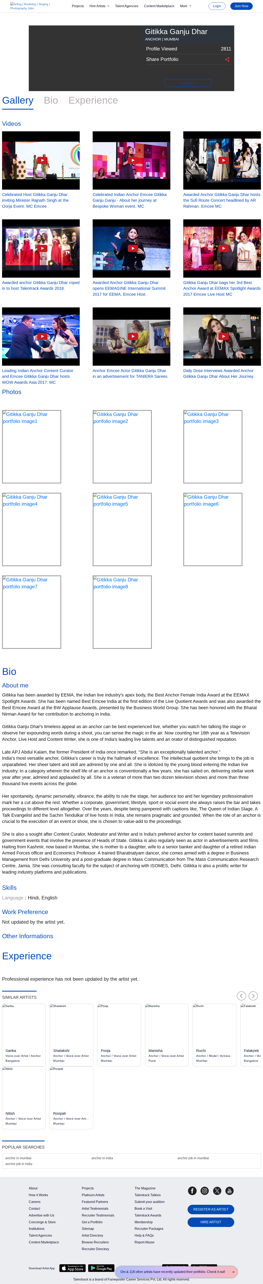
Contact (34, 1208)
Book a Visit (143, 1208)
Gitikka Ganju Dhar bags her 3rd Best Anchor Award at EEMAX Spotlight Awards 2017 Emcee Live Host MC (222, 288)
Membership (144, 1222)
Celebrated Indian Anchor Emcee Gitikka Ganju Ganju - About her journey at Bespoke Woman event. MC (130, 200)
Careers (34, 1202)
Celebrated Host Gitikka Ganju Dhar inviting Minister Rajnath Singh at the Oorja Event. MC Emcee (35, 200)
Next (253, 996)
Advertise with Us (41, 1215)
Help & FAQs (144, 1235)
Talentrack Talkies (148, 1195)
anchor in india (102, 1158)
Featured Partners (95, 1202)
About (33, 1188)
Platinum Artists (93, 1195)
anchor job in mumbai (193, 1158)
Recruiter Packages (149, 1228)
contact (188, 83)
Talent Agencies (126, 6)
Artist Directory (92, 1235)
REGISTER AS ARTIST (210, 1209)
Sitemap (88, 1228)
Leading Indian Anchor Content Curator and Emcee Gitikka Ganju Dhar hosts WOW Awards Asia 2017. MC (37, 376)
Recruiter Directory (95, 1249)
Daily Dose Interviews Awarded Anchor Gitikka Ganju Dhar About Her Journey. (218, 373)
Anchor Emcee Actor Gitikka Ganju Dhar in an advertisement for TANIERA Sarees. (130, 373)
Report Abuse (145, 1242)
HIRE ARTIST (211, 1222)
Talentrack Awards (148, 1215)
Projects (78, 6)
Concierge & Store (42, 1222)
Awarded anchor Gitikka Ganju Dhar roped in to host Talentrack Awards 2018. (41, 285)
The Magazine (145, 1188)
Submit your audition (150, 1202)
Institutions (36, 1228)
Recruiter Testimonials (98, 1215)
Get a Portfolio (92, 1222)
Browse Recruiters (95, 1242)
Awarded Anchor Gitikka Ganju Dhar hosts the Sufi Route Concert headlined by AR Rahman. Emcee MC (221, 200)
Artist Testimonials (95, 1208)
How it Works (38, 1195)
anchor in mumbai (18, 1158)
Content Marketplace (159, 6)
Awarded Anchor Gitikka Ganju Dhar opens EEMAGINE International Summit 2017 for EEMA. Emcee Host (129, 288)
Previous (241, 996)
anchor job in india (18, 1164)
